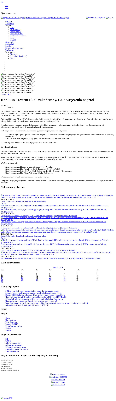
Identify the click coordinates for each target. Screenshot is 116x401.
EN (6, 8)
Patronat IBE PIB (16, 34)
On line (3, 203)
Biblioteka (13, 54)
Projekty (8, 46)
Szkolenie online (40, 201)
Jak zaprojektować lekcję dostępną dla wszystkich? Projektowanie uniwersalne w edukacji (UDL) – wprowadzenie (42, 258)
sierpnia (56, 267)
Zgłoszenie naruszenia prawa (15, 347)
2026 (61, 267)
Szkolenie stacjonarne (69, 216)
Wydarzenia (9, 50)
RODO (8, 341)
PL (2, 2)
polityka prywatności (12, 343)
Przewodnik (9, 44)
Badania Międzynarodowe (14, 48)
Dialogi (12, 58)
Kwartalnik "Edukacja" (18, 56)
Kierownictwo (15, 30)
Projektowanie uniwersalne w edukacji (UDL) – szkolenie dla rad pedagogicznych (30, 216)
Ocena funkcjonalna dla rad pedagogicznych (17, 201)
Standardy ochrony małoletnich (16, 349)
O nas (12, 28)
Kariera (12, 38)
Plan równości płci (12, 351)
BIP (6, 339)
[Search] (2, 12)
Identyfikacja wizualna (18, 36)
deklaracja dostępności (13, 345)
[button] (4, 94)
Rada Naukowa (15, 32)
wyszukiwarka (6, 14)
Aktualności (9, 24)
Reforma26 (9, 42)
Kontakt (13, 40)
